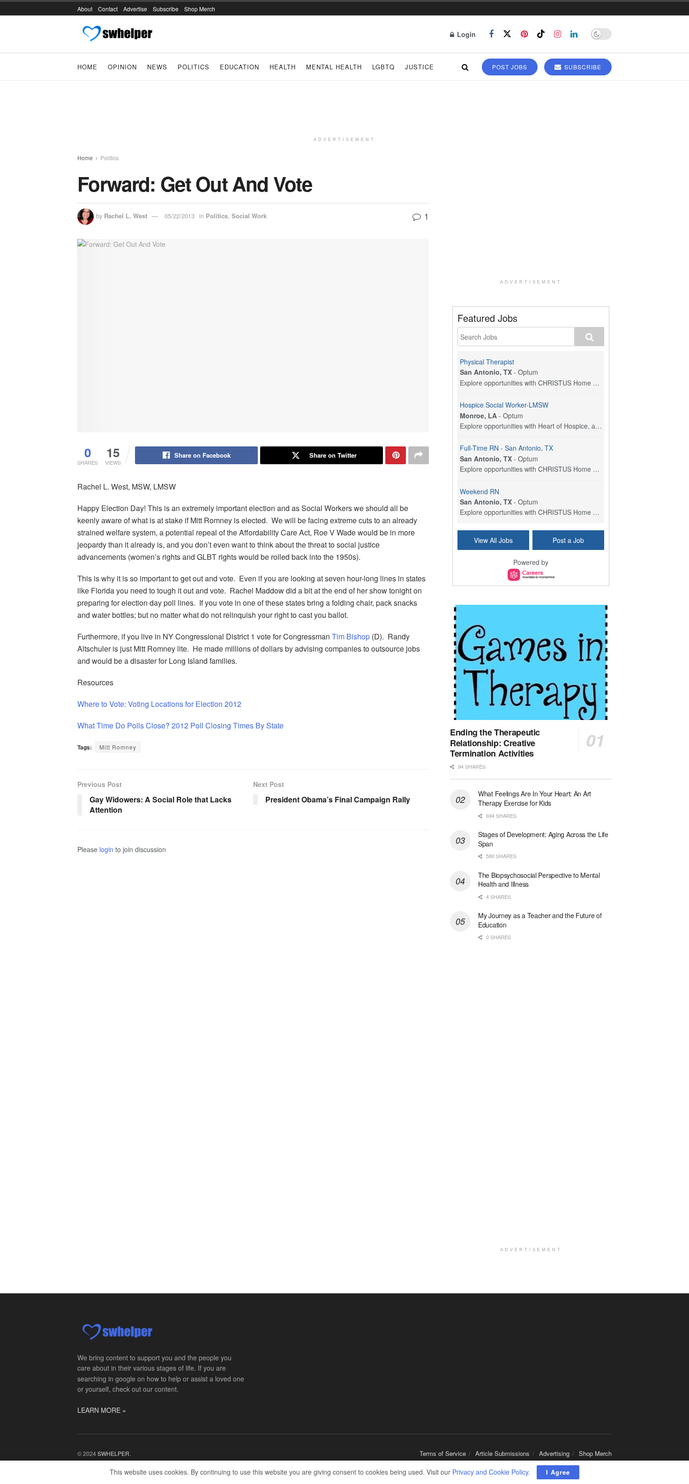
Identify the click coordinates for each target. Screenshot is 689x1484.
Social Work (249, 215)
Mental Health (334, 66)
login (106, 849)
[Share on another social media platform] (418, 455)
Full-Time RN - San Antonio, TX (506, 448)
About (84, 9)
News (157, 66)
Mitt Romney (117, 747)
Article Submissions (502, 1453)
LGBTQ (383, 66)
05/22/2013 (180, 215)
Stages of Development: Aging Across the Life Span (543, 839)
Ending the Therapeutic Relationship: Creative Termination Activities (495, 742)
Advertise (135, 9)
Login (465, 34)
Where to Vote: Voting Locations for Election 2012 (159, 703)
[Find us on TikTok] (541, 34)
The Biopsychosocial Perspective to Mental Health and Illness (539, 879)
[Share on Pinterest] (395, 455)
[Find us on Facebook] (491, 34)
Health (283, 66)
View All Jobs (493, 540)
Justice (419, 66)
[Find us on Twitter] (507, 34)
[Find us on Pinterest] (524, 34)
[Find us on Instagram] (557, 34)
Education (239, 66)
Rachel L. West (125, 215)
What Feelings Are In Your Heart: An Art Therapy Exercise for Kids (534, 798)
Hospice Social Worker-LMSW (504, 404)
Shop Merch (199, 9)
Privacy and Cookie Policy (490, 1472)
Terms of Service (442, 1453)
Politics (194, 66)
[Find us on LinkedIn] (573, 34)
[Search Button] (465, 66)
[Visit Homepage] (117, 34)
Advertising (554, 1453)
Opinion (122, 66)
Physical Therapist (487, 361)
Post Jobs (509, 67)
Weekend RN (479, 491)
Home (87, 66)
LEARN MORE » (101, 1410)
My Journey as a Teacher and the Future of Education (540, 920)
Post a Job (568, 540)
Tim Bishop (350, 636)
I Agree (558, 1472)
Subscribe (166, 9)
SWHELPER (113, 1453)
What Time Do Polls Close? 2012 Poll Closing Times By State (180, 725)
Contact (108, 9)
